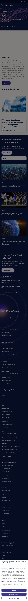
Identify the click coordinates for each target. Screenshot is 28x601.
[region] (14, 580)
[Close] (25, 561)
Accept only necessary (14, 594)
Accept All (14, 590)
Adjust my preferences (14, 598)
